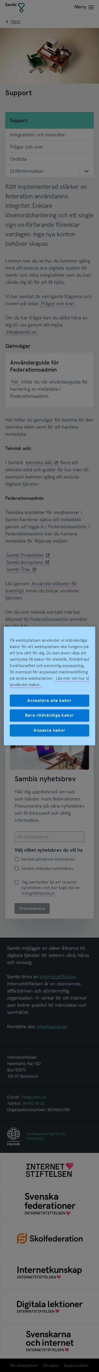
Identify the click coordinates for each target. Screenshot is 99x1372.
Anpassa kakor (49, 730)
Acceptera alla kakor (49, 700)
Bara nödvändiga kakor (49, 715)
